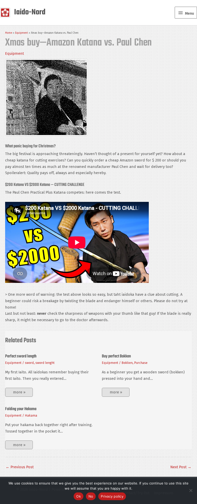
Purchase (140, 363)
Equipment (14, 53)
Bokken (127, 363)
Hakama (31, 415)
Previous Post (20, 467)
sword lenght (45, 363)
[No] (190, 490)
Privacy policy (112, 496)
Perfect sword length (20, 356)
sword (29, 363)
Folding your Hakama (20, 409)
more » (19, 392)
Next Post (180, 467)
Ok (78, 496)
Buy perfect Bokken (116, 356)
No (90, 496)
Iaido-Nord (29, 12)
